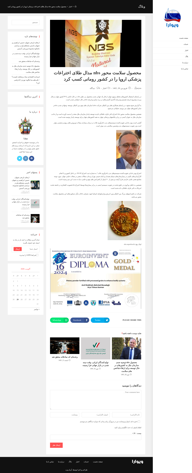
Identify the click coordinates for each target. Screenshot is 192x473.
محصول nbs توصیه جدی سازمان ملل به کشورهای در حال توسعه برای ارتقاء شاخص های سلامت (127, 366)
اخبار (105, 88)
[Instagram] (25, 158)
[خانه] (75, 7)
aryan (139, 88)
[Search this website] (26, 22)
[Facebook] (31, 158)
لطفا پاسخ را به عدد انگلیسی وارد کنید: (127, 427)
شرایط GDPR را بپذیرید (27, 255)
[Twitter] (19, 158)
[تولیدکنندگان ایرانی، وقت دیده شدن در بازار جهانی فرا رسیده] (35, 203)
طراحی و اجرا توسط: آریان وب (76, 470)
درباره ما (61, 462)
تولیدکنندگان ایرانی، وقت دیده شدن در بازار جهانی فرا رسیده (96, 363)
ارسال (18, 249)
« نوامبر (37, 309)
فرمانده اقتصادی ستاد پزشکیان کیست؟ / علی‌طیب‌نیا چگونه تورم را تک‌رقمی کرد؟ (26, 80)
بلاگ (70, 462)
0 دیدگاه (95, 88)
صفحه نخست (98, 462)
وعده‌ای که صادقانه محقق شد (65, 357)
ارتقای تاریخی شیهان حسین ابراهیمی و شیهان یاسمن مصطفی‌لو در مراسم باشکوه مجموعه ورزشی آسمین (26, 46)
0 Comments (25, 193)
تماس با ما (50, 462)
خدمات (86, 462)
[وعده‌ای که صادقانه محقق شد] (35, 218)
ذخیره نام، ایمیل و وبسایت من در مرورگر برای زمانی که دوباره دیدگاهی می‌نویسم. (109, 421)
